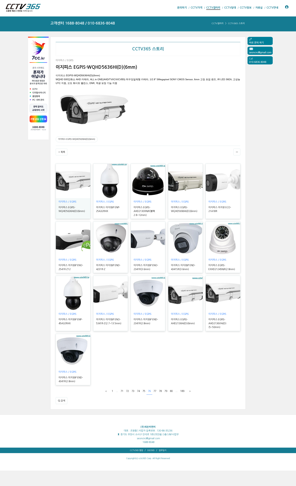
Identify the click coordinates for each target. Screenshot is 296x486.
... (117, 391)
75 (144, 391)
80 (171, 391)
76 (149, 391)
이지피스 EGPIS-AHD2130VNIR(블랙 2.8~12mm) (144, 211)
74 (138, 391)
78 (160, 391)
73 (133, 391)
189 (182, 391)
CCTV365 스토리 (236, 23)
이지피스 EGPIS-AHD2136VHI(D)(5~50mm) (217, 323)
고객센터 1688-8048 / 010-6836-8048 (82, 23)
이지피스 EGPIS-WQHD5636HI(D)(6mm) (76, 139)
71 (122, 391)
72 (127, 391)
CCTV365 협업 (136, 450)
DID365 (151, 450)
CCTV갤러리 (218, 23)
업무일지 (162, 450)
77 (154, 391)
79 (165, 391)
